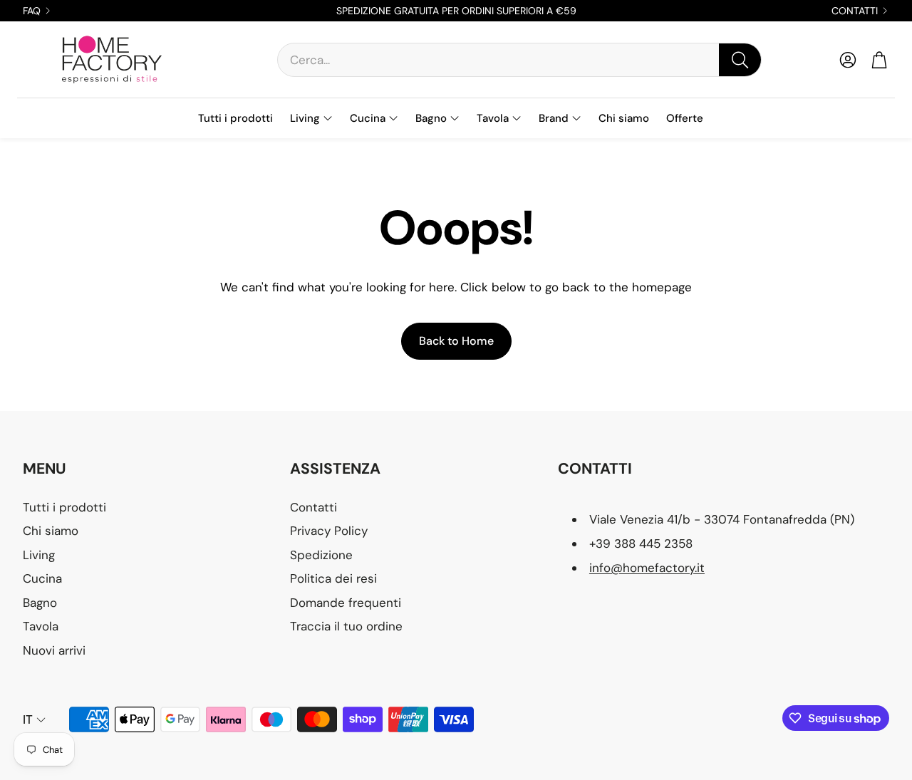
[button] (519, 59)
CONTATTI (854, 11)
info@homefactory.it (647, 568)
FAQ (32, 11)
